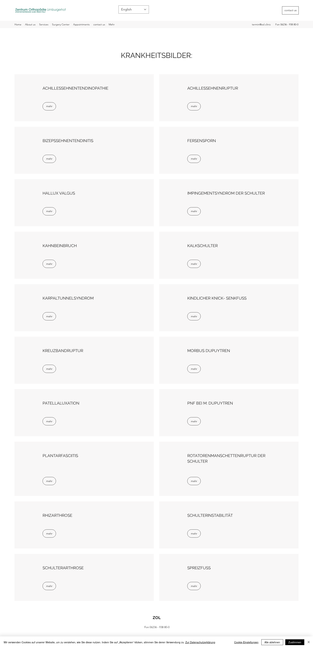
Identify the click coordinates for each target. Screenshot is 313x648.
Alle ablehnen (272, 642)
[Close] (308, 642)
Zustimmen (294, 642)
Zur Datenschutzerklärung (200, 642)
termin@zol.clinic (261, 24)
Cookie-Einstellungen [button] (246, 642)
